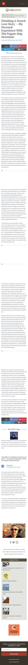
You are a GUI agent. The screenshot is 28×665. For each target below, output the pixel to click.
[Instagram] (23, 3)
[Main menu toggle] (3, 3)
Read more (20, 554)
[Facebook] (21, 3)
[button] (26, 3)
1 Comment (4, 40)
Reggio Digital (16, 661)
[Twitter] (19, 3)
